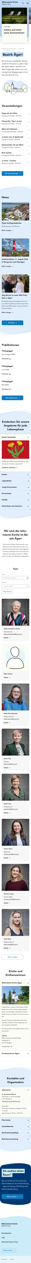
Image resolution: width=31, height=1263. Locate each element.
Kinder (4, 474)
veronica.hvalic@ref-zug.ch (12, 899)
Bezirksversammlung (10, 1139)
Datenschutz (4, 1259)
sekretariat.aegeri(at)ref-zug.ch (11, 1101)
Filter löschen (7, 591)
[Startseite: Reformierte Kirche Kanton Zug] (10, 3)
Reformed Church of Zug (10, 1242)
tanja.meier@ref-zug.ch (11, 944)
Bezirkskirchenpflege (10, 1133)
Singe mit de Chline (9, 113)
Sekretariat (6, 1090)
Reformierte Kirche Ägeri (12, 983)
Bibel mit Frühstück (9, 129)
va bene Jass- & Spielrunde (12, 137)
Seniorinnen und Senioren (12, 506)
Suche (3, 574)
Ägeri (13, 50)
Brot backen (7, 153)
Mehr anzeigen (12, 957)
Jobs (3, 1237)
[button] (12, 173)
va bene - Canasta (9, 161)
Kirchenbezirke (6, 50)
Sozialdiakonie (7, 1126)
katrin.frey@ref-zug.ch (10, 764)
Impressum (12, 1259)
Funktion (4, 582)
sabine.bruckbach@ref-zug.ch (13, 634)
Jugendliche (6, 481)
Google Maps (6, 1046)
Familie (4, 500)
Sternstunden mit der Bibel (12, 145)
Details (6, 638)
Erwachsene (6, 493)
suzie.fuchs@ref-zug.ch (11, 809)
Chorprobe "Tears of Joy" (12, 121)
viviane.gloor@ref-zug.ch (11, 854)
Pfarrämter (6, 1120)
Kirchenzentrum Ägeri (10, 1053)
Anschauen (5, 358)
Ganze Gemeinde (9, 437)
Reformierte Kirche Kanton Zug (9, 48)
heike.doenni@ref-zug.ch (11, 719)
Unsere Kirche (21, 48)
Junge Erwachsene (9, 487)
